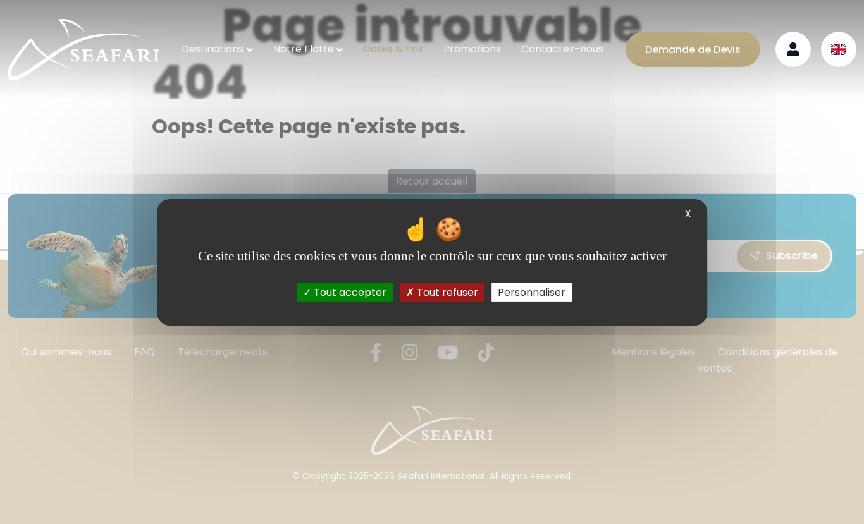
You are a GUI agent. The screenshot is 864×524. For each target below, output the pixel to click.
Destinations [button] (213, 49)
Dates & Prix (393, 49)
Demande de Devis (693, 49)
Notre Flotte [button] (303, 49)
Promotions (472, 49)
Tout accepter (348, 291)
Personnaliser (531, 291)
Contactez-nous (562, 49)
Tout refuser (446, 291)
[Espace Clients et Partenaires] (793, 49)
